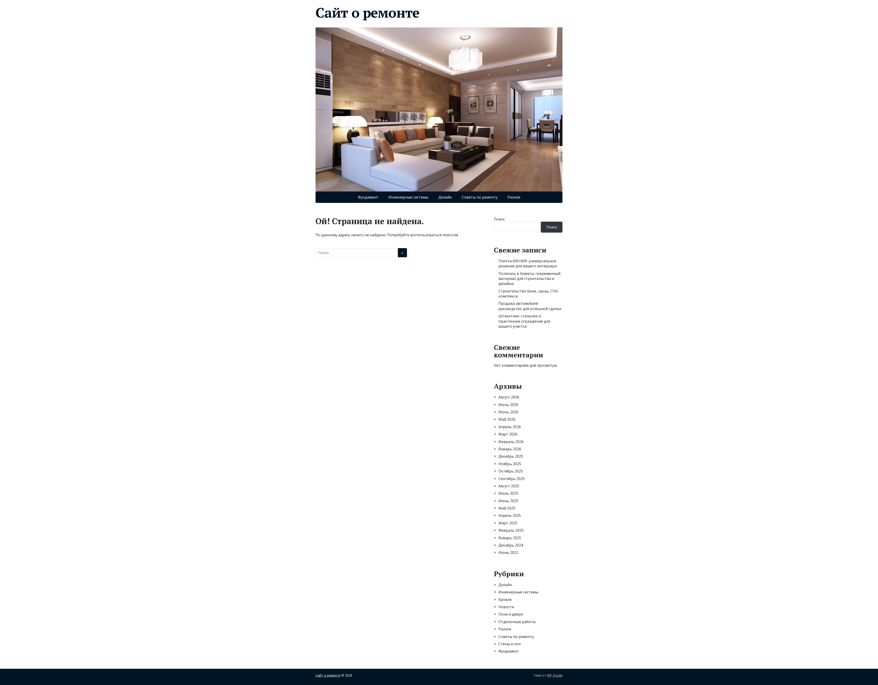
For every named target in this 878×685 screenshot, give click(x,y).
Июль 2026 (508, 404)
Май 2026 (506, 419)
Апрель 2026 (509, 426)
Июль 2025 (508, 493)
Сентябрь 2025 (511, 478)
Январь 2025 (509, 537)
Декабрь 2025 (510, 456)
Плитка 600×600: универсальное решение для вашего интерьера (527, 263)
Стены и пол (509, 643)
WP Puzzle (554, 675)
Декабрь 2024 (510, 545)
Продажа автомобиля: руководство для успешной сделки (529, 306)
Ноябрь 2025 (509, 463)
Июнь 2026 (508, 411)
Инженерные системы (408, 197)
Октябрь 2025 (510, 471)
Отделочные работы (516, 621)
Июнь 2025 (508, 500)
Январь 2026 (509, 448)
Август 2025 (508, 486)
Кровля (504, 599)
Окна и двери (510, 614)
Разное (514, 197)
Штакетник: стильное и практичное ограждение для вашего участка (524, 321)
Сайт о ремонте (367, 12)
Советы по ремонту (480, 197)
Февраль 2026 (511, 441)
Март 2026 (507, 434)
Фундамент (368, 197)
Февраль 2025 (511, 530)
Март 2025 (507, 523)
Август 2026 (508, 397)
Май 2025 (506, 508)
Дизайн (445, 197)
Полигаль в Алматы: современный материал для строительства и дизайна (529, 278)
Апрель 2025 (509, 515)
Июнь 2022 (508, 552)
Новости (506, 606)
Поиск (499, 219)
